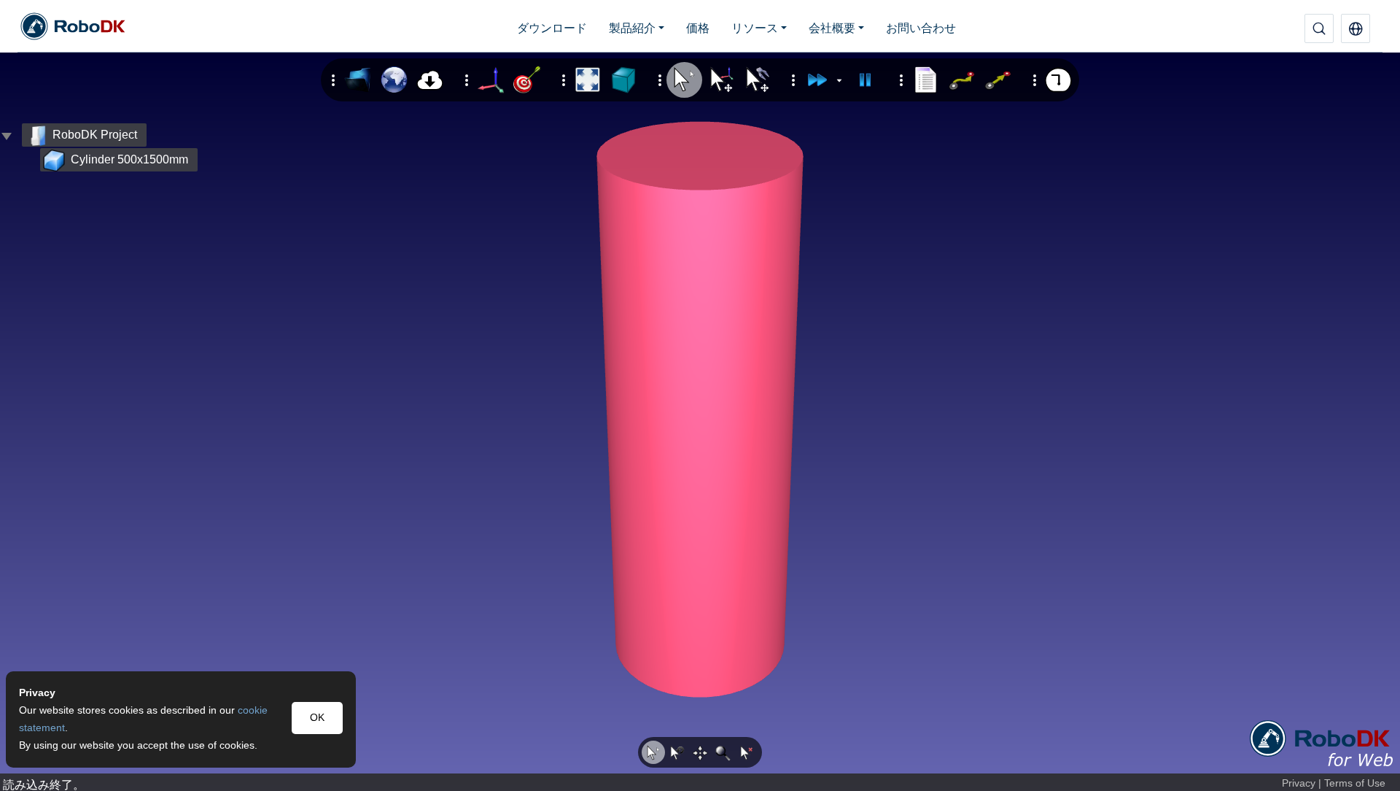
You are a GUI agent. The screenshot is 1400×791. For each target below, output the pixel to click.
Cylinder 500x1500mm (129, 159)
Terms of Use (1354, 783)
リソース (754, 28)
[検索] (1319, 28)
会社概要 (832, 28)
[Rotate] (676, 752)
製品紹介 (632, 28)
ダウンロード (552, 28)
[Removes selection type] (746, 752)
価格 (697, 28)
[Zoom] (723, 752)
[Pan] (700, 752)
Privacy (1298, 783)
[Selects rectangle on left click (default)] (653, 752)
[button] (1355, 28)
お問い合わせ (921, 28)
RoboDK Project (94, 134)
